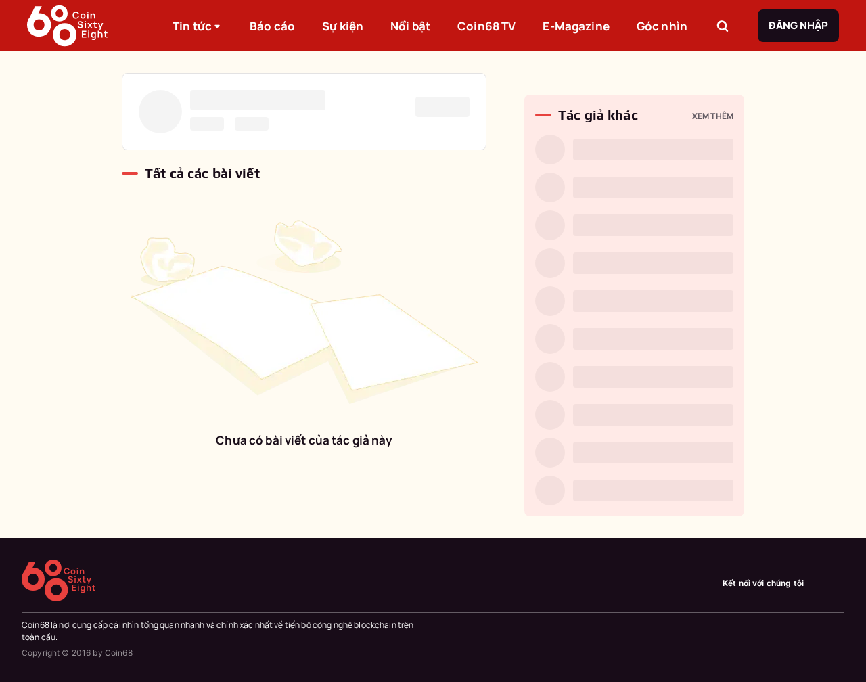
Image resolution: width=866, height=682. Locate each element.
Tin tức (192, 26)
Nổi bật (410, 26)
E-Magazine (576, 26)
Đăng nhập (798, 25)
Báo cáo (272, 26)
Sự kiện (342, 26)
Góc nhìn (662, 26)
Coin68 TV (486, 26)
